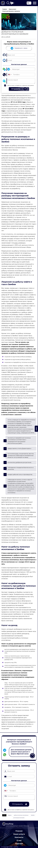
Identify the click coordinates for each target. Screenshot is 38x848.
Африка (9, 815)
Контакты (19, 837)
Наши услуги (19, 834)
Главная (19, 831)
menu (36, 428)
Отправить (17, 804)
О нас (19, 840)
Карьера (19, 844)
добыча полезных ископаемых (21, 815)
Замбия (32, 815)
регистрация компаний (18, 817)
